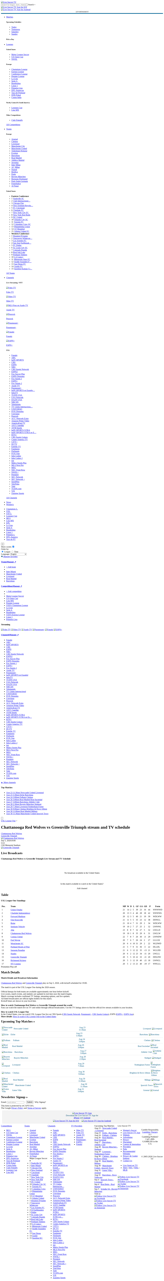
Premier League (17, 76)
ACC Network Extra (20, 418)
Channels (10, 277)
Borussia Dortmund (19, 179)
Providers (127, 1147)
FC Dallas (17, 245)
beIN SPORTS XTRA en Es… (19, 717)
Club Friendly (17, 120)
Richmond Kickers (18, 960)
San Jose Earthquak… (22, 243)
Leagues (9, 44)
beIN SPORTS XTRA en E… (23, 432)
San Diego (36, 1233)
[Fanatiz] (49, 629)
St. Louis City (37, 1215)
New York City (37, 1177)
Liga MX (15, 110)
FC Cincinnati (19, 208)
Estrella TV (16, 446)
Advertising (127, 1137)
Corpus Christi (17, 937)
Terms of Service (34, 1108)
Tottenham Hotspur (19, 151)
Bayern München (18, 176)
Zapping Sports (17, 493)
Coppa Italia (16, 97)
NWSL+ (15, 472)
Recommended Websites (129, 1152)
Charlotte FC (18, 210)
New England (37, 1170)
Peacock (14, 416)
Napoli (14, 169)
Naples (13, 954)
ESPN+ (14, 381)
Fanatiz (14, 355)
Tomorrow (15, 29)
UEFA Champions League (17, 605)
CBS (13, 362)
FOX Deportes (17, 411)
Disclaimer (127, 1142)
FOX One (15, 453)
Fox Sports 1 (16, 379)
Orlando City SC (21, 220)
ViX (13, 491)
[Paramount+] (39, 629)
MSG (13, 468)
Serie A (14, 81)
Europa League (17, 72)
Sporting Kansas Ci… (23, 269)
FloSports (15, 451)
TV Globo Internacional (16, 691)
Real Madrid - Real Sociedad (104, 1138)
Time (16, 552)
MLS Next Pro (17, 465)
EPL (8, 523)
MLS (8, 518)
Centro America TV (19, 439)
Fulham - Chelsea (109, 1135)
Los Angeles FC (19, 241)
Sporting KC (37, 1238)
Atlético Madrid (17, 160)
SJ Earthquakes (37, 1210)
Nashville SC (18, 198)
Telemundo (16, 404)
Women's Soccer (130, 1130)
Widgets (126, 1135)
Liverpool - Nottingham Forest (102, 1152)
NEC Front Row (18, 470)
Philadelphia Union (22, 227)
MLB (125, 1170)
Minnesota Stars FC (22, 259)
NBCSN (15, 402)
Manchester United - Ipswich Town (103, 1167)
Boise (13, 923)
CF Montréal (19, 229)
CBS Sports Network (20, 369)
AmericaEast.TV (18, 423)
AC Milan (15, 167)
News (8, 502)
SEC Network (17, 477)
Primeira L (10, 535)
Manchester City (18, 146)
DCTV (14, 444)
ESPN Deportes (18, 376)
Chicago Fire (18, 203)
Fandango (15, 449)
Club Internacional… (21, 201)
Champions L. (12, 509)
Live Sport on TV (130, 1165)
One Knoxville (17, 920)
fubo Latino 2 (17, 458)
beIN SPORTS (17, 360)
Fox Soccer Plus (18, 374)
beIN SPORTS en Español (17, 675)
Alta (12, 930)
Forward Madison (18, 916)
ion (12, 460)
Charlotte (35, 1175)
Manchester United (19, 148)
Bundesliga (16, 83)
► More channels (8, 782)
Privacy (126, 1140)
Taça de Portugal (18, 93)
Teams (9, 129)
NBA (125, 1168)
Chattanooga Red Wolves (11, 833)
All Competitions (13, 124)
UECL (9, 514)
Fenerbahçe (16, 183)
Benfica (14, 172)
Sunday (14, 34)
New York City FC (21, 212)
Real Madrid (16, 158)
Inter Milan (15, 165)
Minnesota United (39, 1226)
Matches (9, 17)
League (7, 552)
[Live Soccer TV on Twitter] (106, 1203)
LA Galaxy (18, 257)
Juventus (15, 162)
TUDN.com (16, 489)
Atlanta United (38, 1198)
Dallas (33, 1212)
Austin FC (18, 266)
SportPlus (15, 482)
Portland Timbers (20, 255)
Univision (15, 414)
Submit (29, 1102)
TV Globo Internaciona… (22, 407)
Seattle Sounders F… (23, 262)
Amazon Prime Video (20, 421)
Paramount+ (16, 388)
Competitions (7, 586)
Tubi (13, 486)
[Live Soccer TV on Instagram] (106, 1208)
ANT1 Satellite (17, 425)
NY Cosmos (16, 964)
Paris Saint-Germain (19, 181)
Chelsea (14, 141)
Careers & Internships (132, 1144)
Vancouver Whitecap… (22, 238)
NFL (131, 1168)
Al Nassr (15, 186)
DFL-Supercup (17, 90)
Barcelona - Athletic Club (103, 1143)
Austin (34, 1236)
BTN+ (14, 435)
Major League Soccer (20, 54)
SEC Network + (18, 479)
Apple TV (15, 386)
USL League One (8, 821)
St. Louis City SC (20, 248)
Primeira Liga (17, 88)
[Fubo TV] (6, 629)
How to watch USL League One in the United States (34, 1016)
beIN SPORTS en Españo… (23, 390)
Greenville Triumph (9, 836)
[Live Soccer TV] (8, 2)
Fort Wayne (15, 940)
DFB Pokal (16, 95)
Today (14, 27)
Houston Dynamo (20, 236)
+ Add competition (14, 591)
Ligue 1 (14, 86)
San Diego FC (20, 264)
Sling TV (80, 1130)
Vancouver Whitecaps (35, 1204)
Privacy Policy (17, 1108)
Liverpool (15, 144)
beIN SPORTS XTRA (20, 430)
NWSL (14, 59)
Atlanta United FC (21, 231)
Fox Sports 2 (16, 383)
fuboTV (14, 393)
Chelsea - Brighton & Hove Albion (106, 1157)
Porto (13, 174)
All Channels (11, 498)
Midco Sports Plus (18, 463)
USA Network (17, 397)
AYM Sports (16, 428)
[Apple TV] (27, 629)
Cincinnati (35, 1172)
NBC (13, 367)
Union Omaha (16, 910)
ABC (13, 358)
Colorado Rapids (20, 250)
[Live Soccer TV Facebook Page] (106, 1198)
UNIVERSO (16, 409)
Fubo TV (80, 1133)
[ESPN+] (58, 629)
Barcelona (15, 155)
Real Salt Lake (19, 252)
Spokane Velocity (18, 926)
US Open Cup (17, 57)
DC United (17, 217)
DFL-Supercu (12, 537)
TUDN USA (16, 395)
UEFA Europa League (15, 615)
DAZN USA (16, 400)
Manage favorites (10, 556)
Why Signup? (40, 1102)
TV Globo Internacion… (58, 1185)
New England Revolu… (23, 205)
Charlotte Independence (20, 913)
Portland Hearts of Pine (20, 947)
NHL (136, 1168)
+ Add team (11, 567)
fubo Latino (16, 456)
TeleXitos (15, 484)
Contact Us (127, 1161)
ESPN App (128, 1014)
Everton (14, 153)
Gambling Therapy (150, 1132)
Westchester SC (17, 943)
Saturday (15, 32)
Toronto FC (19, 222)
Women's (10, 504)
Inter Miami (36, 1165)
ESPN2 (14, 372)
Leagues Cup (16, 108)
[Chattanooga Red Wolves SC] (12, 838)
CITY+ (14, 442)
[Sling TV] (16, 629)
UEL (8, 511)
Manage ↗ (11, 562)
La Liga (14, 79)
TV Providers (76, 1126)
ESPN (14, 365)
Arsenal (14, 139)
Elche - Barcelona (109, 1133)
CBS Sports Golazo (19, 437)
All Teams (10, 273)
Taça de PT (11, 539)
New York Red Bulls (21, 215)
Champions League (19, 69)
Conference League (19, 74)
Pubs (125, 1149)
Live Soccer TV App (131, 1133)
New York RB (37, 1179)
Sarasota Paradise (18, 950)
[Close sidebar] (2, 818)
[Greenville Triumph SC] (10, 847)
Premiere (15, 475)
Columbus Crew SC (22, 224)
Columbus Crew (39, 1189)
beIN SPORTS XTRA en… (59, 1215)
